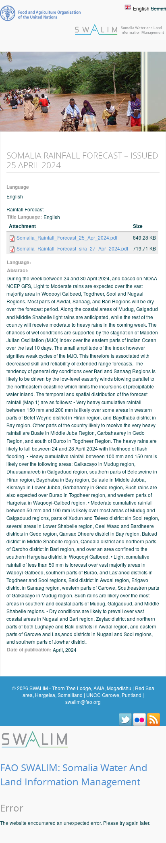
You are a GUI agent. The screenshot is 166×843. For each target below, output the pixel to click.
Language (17, 187)
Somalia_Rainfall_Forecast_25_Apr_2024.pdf (67, 237)
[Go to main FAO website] (40, 13)
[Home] (35, 738)
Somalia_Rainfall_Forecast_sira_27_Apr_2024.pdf (72, 248)
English (141, 8)
